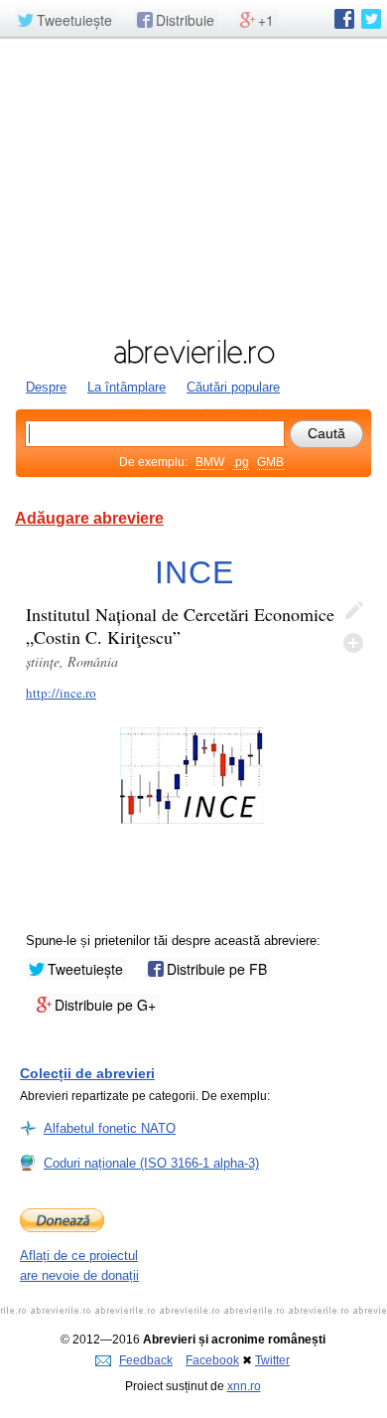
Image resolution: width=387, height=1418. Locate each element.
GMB (270, 462)
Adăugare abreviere (89, 518)
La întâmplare (126, 387)
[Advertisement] (193, 186)
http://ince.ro (61, 693)
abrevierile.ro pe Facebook (344, 19)
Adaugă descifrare (353, 643)
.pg (240, 462)
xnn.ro (244, 1386)
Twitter (272, 1360)
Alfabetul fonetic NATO (110, 1128)
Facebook (212, 1360)
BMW (209, 462)
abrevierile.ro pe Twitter (371, 19)
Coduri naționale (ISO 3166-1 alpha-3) (151, 1163)
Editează (353, 611)
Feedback (146, 1360)
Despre (46, 387)
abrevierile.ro (193, 352)
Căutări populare (233, 387)
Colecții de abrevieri (87, 1073)
